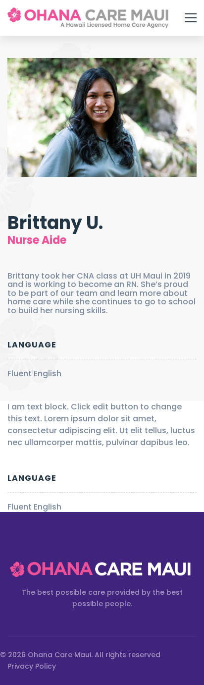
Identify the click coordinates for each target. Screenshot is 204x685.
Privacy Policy (31, 666)
